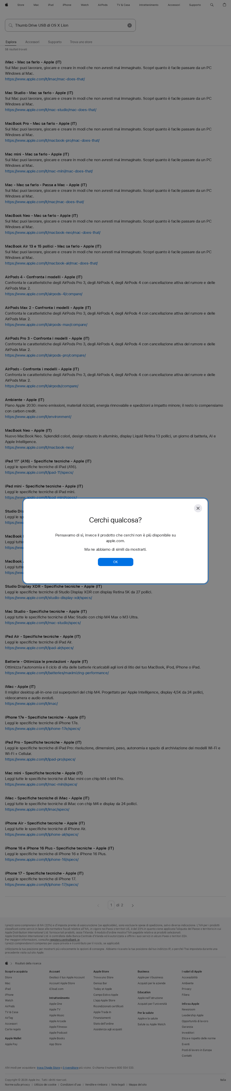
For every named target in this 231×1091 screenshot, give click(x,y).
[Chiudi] (198, 508)
